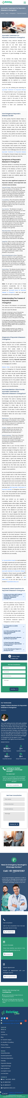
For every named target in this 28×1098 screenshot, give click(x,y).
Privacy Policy (4, 1045)
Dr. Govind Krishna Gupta (8, 560)
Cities (7, 13)
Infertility (3, 1060)
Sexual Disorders (5, 1053)
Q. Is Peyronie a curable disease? (11, 626)
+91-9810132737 (6, 1085)
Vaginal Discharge (6, 1066)
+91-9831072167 (14, 658)
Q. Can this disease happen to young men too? (12, 649)
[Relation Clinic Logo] (7, 2)
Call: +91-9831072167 (14, 871)
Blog (2, 1037)
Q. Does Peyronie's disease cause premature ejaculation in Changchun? (13, 644)
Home (2, 13)
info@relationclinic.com (13, 581)
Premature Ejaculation (7, 1058)
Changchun (13, 13)
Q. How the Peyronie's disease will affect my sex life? (12, 638)
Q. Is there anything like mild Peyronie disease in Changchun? (12, 632)
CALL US (5, 1093)
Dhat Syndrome (5, 1068)
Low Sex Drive (4, 1073)
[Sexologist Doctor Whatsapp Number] (13, 1093)
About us (3, 1029)
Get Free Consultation (13, 785)
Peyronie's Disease (6, 1063)
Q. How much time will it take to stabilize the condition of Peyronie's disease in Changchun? (13, 596)
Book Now (13, 689)
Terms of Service (5, 1047)
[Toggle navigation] (25, 2)
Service (3, 1032)
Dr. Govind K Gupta (6, 1039)
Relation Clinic (6, 367)
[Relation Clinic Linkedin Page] (12, 1020)
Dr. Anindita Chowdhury (7, 1042)
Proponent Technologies (17, 1095)
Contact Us (13, 824)
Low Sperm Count (6, 1071)
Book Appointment (10, 976)
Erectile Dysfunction (6, 1055)
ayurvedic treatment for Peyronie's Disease (13, 571)
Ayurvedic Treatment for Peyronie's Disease (14, 90)
